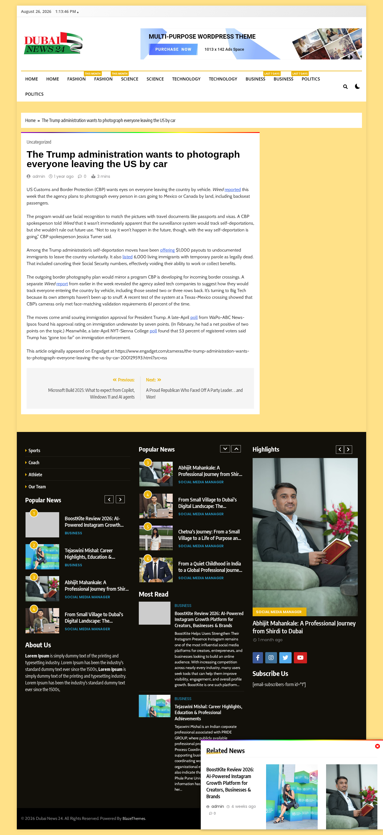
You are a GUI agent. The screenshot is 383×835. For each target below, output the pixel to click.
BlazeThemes (134, 818)
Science (129, 79)
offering (167, 250)
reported (233, 189)
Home (31, 79)
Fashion (78, 77)
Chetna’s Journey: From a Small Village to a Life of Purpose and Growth (209, 538)
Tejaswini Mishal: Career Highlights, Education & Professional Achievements (91, 556)
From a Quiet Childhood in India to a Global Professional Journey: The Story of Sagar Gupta (210, 569)
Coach (34, 462)
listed (128, 256)
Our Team (37, 486)
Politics (311, 79)
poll (194, 317)
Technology (186, 79)
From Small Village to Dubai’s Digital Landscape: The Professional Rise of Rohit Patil (95, 620)
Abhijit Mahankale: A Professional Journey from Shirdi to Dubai (97, 588)
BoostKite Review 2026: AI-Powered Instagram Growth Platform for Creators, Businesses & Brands (230, 782)
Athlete (35, 474)
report (62, 283)
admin (39, 176)
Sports (34, 450)
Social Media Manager (87, 597)
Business (257, 77)
